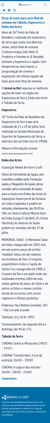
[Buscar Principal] (45, 5)
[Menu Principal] (2, 4)
